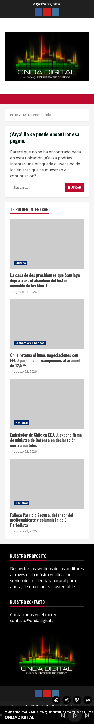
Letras (77, 700)
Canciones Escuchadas (56, 700)
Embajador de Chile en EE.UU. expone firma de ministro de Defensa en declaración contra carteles (47, 404)
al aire (87, 700)
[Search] (87, 99)
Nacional (21, 422)
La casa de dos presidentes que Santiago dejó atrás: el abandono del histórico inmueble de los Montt (47, 244)
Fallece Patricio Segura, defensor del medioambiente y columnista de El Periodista (47, 484)
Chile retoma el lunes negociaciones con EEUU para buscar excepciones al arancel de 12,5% (47, 324)
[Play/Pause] (75, 715)
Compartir (66, 700)
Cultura (20, 263)
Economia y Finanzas (29, 343)
